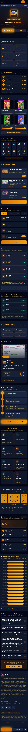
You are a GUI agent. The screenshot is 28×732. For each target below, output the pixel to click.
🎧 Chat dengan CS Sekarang (14, 666)
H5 (26, 1)
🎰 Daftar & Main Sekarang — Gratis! (14, 421)
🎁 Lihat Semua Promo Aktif (14, 202)
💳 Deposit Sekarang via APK (14, 242)
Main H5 (21, 30)
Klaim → (23, 175)
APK (24, 1)
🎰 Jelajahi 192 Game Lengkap (14, 132)
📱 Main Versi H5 (17, 701)
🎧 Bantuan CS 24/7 (18, 703)
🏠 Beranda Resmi (4, 701)
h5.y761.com (4, 712)
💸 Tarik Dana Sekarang (14, 288)
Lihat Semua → (24, 97)
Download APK (9, 30)
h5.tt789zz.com (16, 712)
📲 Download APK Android (6, 703)
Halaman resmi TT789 (20, 722)
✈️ (2, 707)
